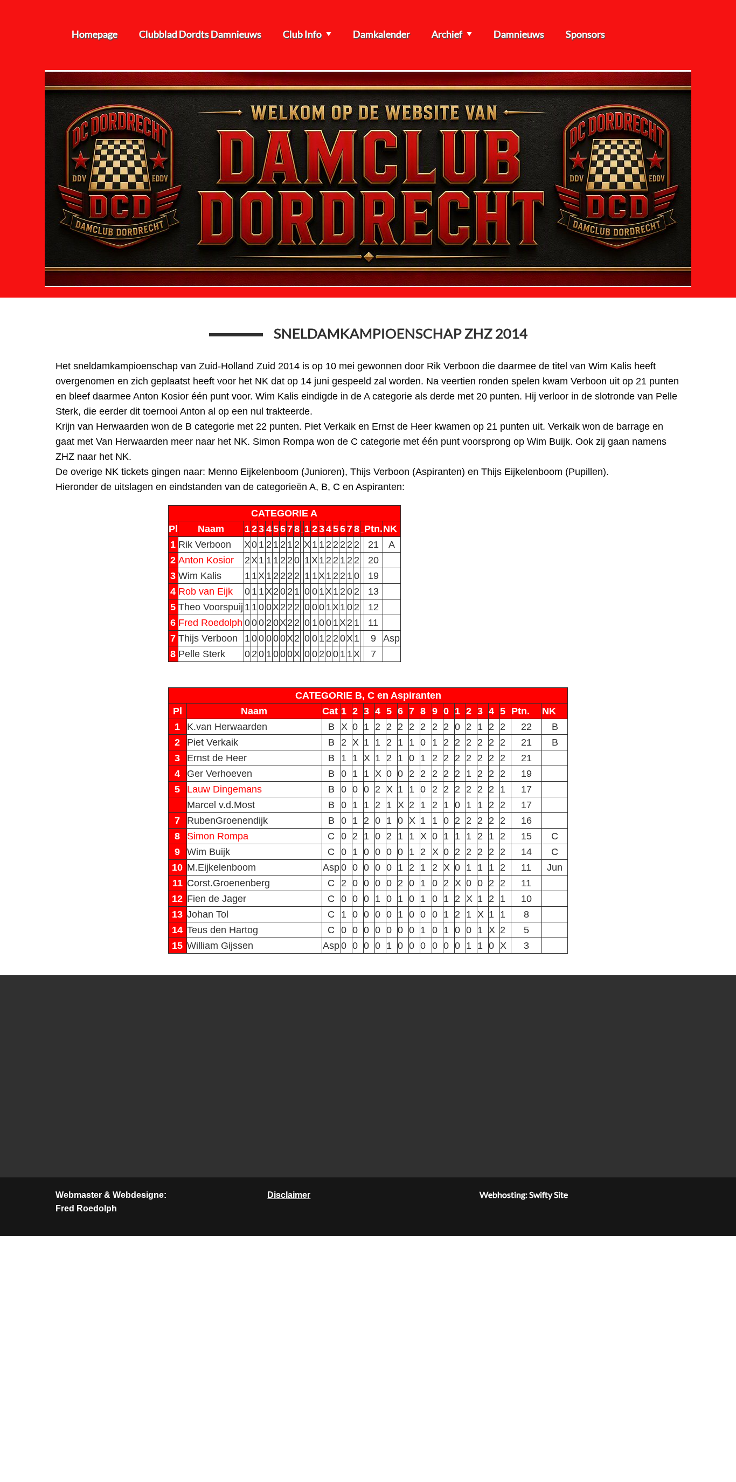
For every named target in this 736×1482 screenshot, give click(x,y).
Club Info (302, 34)
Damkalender (381, 34)
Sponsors (585, 34)
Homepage (94, 34)
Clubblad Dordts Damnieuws (200, 34)
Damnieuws (519, 34)
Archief (447, 34)
